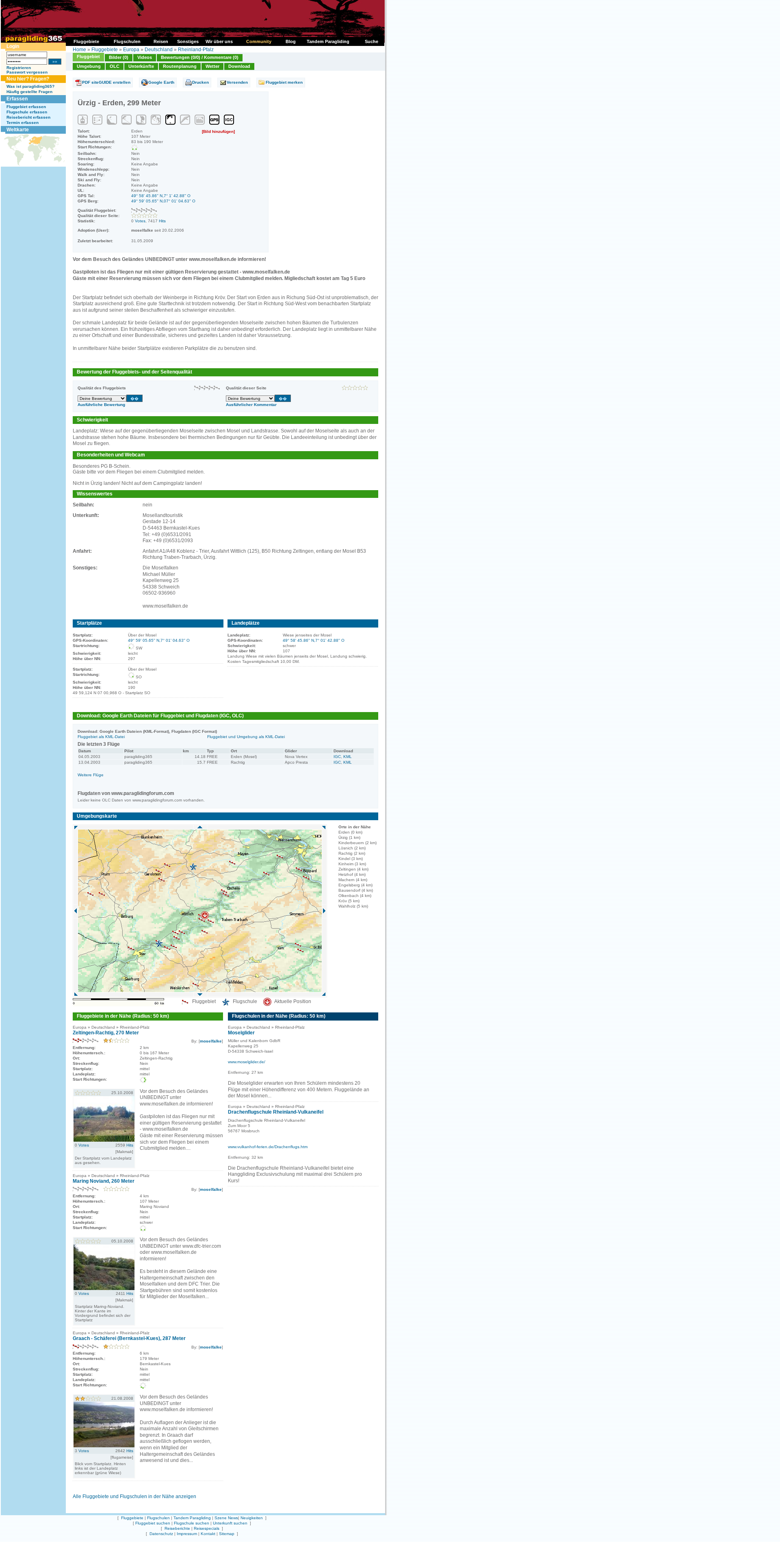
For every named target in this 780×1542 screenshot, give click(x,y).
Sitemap (226, 1533)
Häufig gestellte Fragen (29, 91)
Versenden (237, 82)
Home (79, 49)
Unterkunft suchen (230, 1523)
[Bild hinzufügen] (218, 131)
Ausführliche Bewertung (101, 404)
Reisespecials (206, 1528)
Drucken (200, 82)
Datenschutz (161, 1533)
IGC (337, 756)
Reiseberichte (177, 1528)
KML (347, 756)
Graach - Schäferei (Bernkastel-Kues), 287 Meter (129, 1338)
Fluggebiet (88, 56)
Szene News (226, 1518)
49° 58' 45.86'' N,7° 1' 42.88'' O (161, 195)
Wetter (212, 66)
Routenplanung (180, 66)
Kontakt (208, 1533)
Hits (162, 221)
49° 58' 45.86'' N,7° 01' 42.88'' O (313, 640)
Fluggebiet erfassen (26, 106)
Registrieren (18, 67)
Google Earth (161, 82)
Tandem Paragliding (192, 1518)
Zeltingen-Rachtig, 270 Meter (106, 1033)
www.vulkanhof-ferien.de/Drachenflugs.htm (268, 1147)
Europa (131, 49)
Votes (140, 221)
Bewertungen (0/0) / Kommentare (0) (199, 57)
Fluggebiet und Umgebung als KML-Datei (246, 736)
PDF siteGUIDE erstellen (106, 82)
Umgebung (89, 66)
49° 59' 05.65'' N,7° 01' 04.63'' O (159, 640)
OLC (114, 66)
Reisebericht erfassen (28, 117)
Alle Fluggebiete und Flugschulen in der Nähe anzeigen (134, 1496)
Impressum (187, 1533)
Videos (144, 57)
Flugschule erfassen (26, 112)
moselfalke (211, 1041)
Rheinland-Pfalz (196, 49)
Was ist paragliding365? (30, 86)
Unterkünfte (141, 66)
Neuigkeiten (251, 1518)
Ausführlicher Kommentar (251, 404)
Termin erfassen (22, 122)
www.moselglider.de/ (246, 1062)
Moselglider (241, 1033)
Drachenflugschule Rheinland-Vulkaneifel (275, 1112)
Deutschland (159, 49)
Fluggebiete (104, 49)
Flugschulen (158, 1518)
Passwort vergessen (27, 72)
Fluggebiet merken (284, 82)
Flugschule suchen (191, 1523)
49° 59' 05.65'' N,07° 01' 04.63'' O (163, 201)
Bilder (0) (118, 57)
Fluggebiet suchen (152, 1523)
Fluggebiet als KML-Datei (101, 736)
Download (239, 66)
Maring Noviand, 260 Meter (103, 1181)
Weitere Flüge (91, 775)
